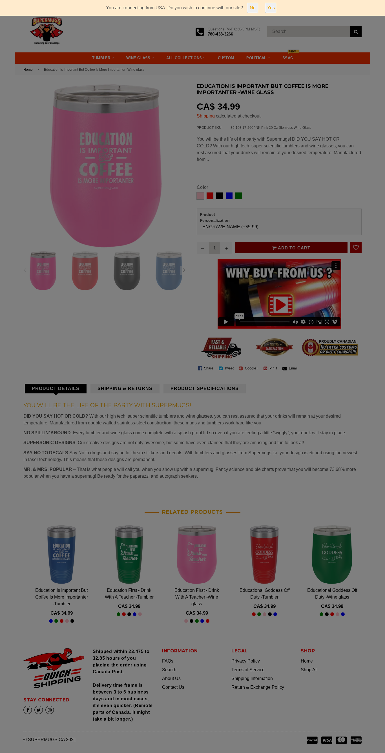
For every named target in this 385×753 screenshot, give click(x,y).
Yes (271, 7)
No (253, 7)
